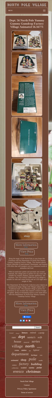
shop (23, 359)
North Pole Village (27, 381)
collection (15, 368)
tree (30, 350)
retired (33, 332)
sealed (23, 368)
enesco (18, 371)
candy (41, 333)
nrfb (40, 337)
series (36, 341)
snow (17, 350)
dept (21, 336)
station (23, 350)
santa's (31, 337)
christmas (33, 371)
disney (17, 333)
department (20, 354)
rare (14, 337)
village (17, 346)
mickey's (39, 347)
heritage (34, 355)
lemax (25, 332)
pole (32, 359)
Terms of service (27, 392)
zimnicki (26, 342)
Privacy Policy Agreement (26, 389)
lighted (36, 350)
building (36, 364)
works (41, 360)
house (17, 341)
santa (31, 367)
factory (24, 364)
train (41, 355)
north (30, 346)
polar (39, 367)
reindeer (14, 365)
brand (11, 333)
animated (14, 360)
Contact (27, 385)
